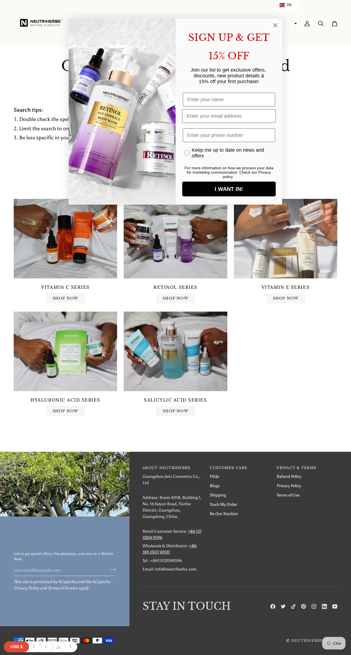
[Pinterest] (303, 606)
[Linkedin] (324, 606)
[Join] (111, 569)
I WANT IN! (229, 189)
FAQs (214, 476)
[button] (288, 5)
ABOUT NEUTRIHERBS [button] (166, 467)
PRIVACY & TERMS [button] (296, 467)
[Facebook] (272, 606)
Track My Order (223, 504)
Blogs (215, 485)
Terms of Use (288, 495)
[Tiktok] (293, 606)
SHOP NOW (65, 298)
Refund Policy (289, 476)
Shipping (218, 495)
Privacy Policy (26, 588)
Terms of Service (63, 588)
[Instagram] (314, 606)
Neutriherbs (307, 640)
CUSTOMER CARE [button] (228, 467)
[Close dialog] (275, 25)
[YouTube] (334, 606)
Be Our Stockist (224, 513)
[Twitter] (283, 606)
